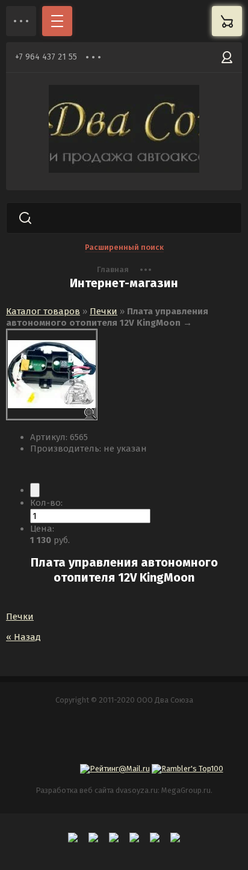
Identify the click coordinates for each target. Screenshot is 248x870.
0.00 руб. (227, 21)
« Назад (23, 637)
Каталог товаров (43, 311)
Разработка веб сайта (75, 790)
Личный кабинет (227, 57)
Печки (103, 311)
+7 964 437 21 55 (46, 57)
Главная (113, 269)
